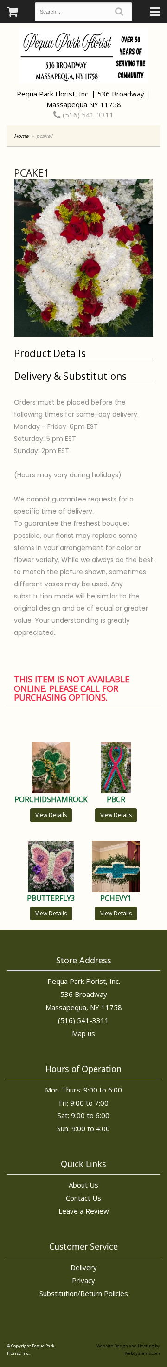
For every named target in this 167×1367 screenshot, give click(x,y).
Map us (83, 1033)
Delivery (84, 1267)
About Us (83, 1184)
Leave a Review (83, 1211)
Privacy (83, 1280)
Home (21, 135)
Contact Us (83, 1197)
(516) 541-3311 (87, 114)
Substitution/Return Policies (83, 1293)
